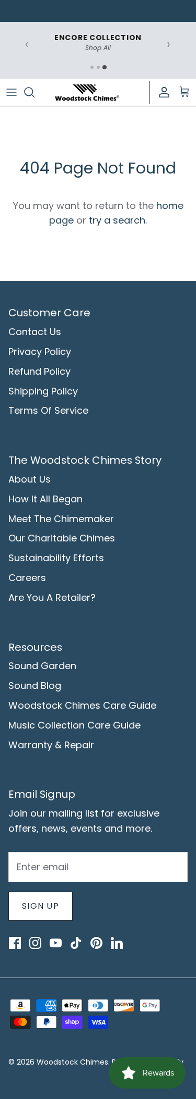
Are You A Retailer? (52, 597)
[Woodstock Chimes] (87, 92)
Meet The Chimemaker (61, 518)
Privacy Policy (39, 351)
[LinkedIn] (116, 942)
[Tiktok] (76, 942)
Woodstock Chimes (72, 1062)
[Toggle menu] (11, 92)
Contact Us (34, 331)
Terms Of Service (48, 410)
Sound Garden (42, 665)
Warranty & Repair (51, 744)
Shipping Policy (43, 391)
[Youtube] (55, 942)
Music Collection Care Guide (74, 725)
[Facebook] (14, 942)
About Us (29, 479)
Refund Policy (39, 371)
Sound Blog (34, 685)
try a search (117, 220)
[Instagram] (35, 942)
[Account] (161, 92)
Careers (27, 577)
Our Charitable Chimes (61, 538)
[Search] (34, 92)
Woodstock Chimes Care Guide (82, 705)
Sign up (40, 906)
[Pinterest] (96, 942)
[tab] (92, 67)
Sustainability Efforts (56, 557)
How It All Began (45, 498)
